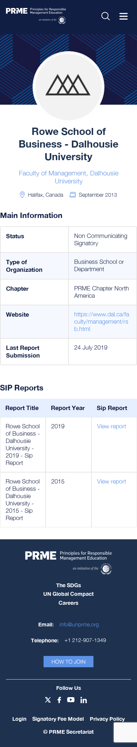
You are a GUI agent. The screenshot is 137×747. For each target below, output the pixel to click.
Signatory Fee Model (58, 718)
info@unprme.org (79, 624)
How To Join (68, 662)
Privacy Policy (107, 718)
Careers (68, 602)
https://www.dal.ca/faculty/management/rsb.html (101, 321)
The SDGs (68, 585)
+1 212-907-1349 (85, 640)
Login (19, 718)
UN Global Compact (68, 593)
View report (111, 426)
